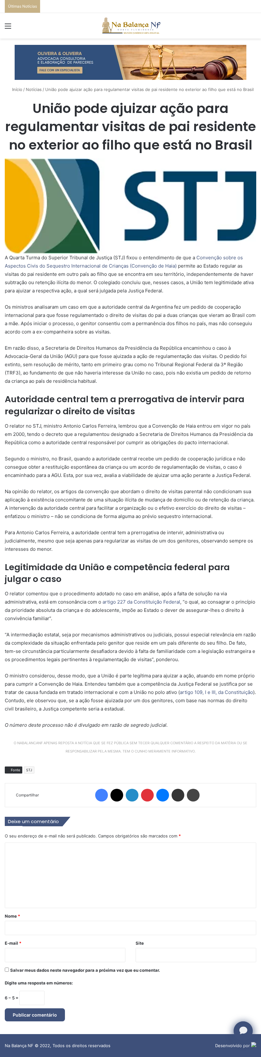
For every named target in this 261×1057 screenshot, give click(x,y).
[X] (116, 795)
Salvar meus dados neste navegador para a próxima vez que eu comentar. (85, 970)
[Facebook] (101, 795)
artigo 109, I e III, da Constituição (216, 692)
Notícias (34, 89)
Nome (12, 916)
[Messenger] (162, 795)
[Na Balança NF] (130, 26)
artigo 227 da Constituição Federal (141, 602)
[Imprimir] (193, 795)
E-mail (13, 943)
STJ (29, 770)
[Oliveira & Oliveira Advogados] (130, 61)
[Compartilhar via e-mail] (178, 795)
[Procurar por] (253, 28)
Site (140, 943)
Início (16, 89)
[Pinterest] (147, 795)
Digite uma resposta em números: (39, 982)
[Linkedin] (132, 795)
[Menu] (8, 28)
